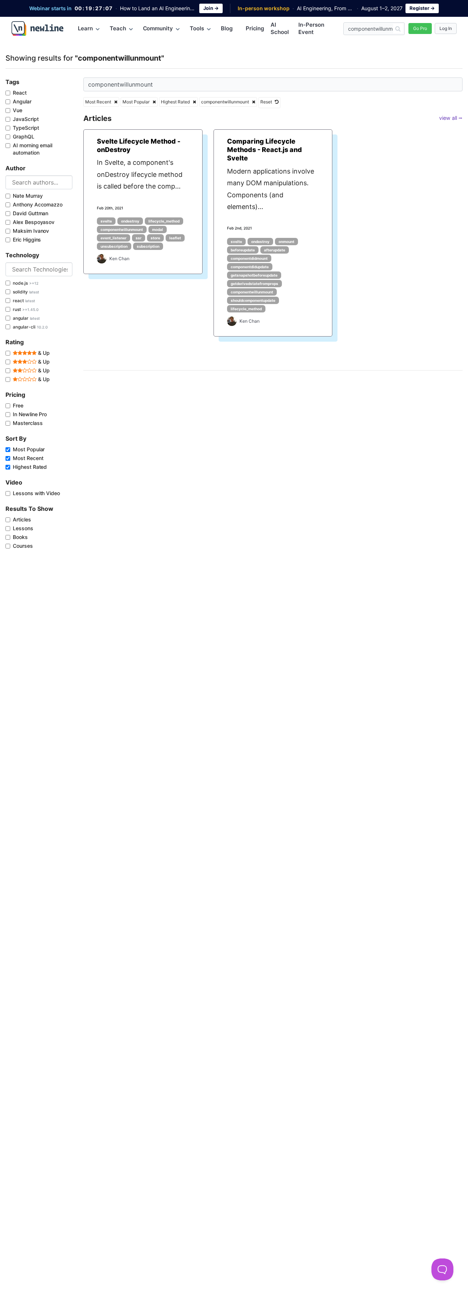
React (20, 93)
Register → (422, 8)
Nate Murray (27, 196)
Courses (23, 546)
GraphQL (23, 136)
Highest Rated (30, 467)
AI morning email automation (32, 149)
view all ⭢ (451, 118)
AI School (280, 28)
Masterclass (27, 423)
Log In (445, 28)
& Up (43, 353)
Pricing (255, 28)
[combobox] (38, 182)
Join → (211, 8)
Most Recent (28, 458)
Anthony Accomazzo (38, 204)
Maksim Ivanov (31, 231)
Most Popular (29, 449)
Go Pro (420, 28)
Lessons (23, 528)
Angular (22, 101)
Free (18, 405)
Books (20, 537)
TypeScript (26, 128)
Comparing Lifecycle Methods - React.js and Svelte (264, 149)
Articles (22, 519)
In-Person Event (311, 28)
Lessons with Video (36, 493)
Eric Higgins (27, 239)
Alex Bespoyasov (33, 222)
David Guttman (30, 213)
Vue (17, 110)
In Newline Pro (30, 414)
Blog (227, 28)
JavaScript (26, 119)
